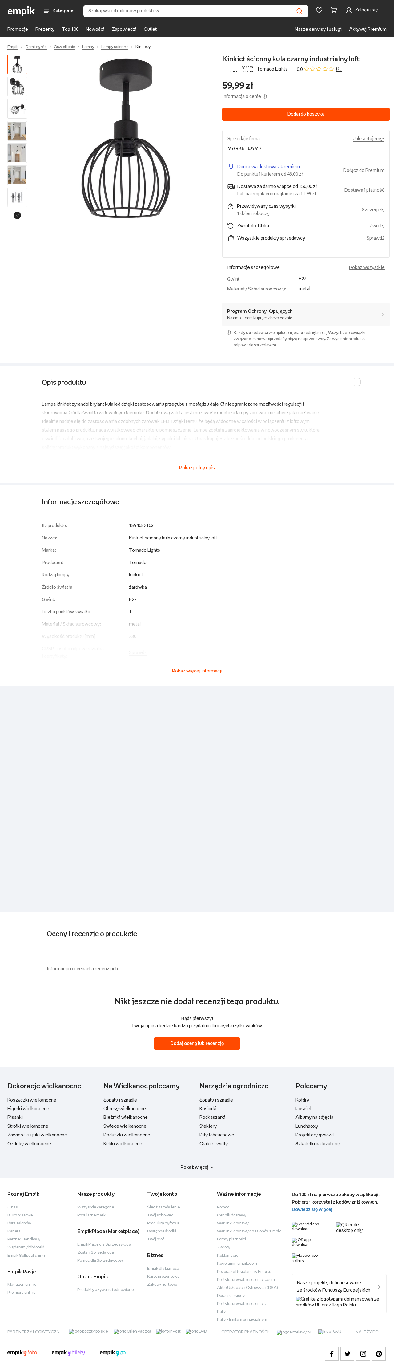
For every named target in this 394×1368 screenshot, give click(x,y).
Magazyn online (21, 1285)
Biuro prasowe (20, 1215)
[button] (126, 138)
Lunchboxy (307, 1126)
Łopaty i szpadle (120, 1100)
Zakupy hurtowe (162, 1285)
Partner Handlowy (23, 1239)
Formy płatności (231, 1239)
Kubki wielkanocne (122, 1144)
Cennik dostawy (231, 1215)
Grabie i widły (213, 1144)
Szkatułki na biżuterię (318, 1144)
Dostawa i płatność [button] (364, 190)
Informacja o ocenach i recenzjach (82, 969)
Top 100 (70, 29)
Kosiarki (207, 1108)
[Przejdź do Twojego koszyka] (335, 10)
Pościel (303, 1108)
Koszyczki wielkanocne (31, 1100)
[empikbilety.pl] (68, 1354)
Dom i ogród (36, 47)
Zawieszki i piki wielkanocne (37, 1135)
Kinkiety (143, 47)
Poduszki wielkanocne (126, 1135)
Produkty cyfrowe (163, 1223)
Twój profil (156, 1239)
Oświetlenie (64, 47)
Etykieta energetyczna (241, 69)
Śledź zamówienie (163, 1207)
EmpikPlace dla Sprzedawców (104, 1245)
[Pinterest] (379, 1354)
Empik (12, 47)
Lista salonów (19, 1223)
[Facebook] (332, 1354)
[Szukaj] (299, 11)
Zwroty (223, 1247)
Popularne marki (92, 1215)
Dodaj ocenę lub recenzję (197, 1043)
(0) (339, 69)
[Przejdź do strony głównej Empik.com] (21, 11)
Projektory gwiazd (315, 1135)
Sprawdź (375, 238)
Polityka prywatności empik (241, 1304)
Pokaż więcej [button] (194, 1167)
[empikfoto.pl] (22, 1354)
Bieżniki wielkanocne (125, 1117)
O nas (12, 1207)
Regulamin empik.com (237, 1264)
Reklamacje (227, 1256)
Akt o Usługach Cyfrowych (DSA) (247, 1288)
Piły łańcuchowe (216, 1135)
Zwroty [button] (376, 226)
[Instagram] (363, 1354)
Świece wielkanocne (125, 1126)
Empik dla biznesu (163, 1269)
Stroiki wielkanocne (27, 1126)
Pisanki (15, 1117)
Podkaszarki (212, 1117)
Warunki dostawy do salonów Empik (249, 1231)
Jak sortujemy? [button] (368, 138)
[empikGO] (113, 1354)
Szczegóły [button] (373, 210)
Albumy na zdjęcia (314, 1117)
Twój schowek (160, 1215)
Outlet (150, 29)
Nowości (95, 29)
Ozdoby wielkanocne (29, 1144)
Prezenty (44, 29)
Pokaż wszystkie (367, 267)
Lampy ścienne (114, 47)
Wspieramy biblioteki (25, 1247)
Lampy (88, 47)
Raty (221, 1312)
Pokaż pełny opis (197, 467)
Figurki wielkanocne (28, 1108)
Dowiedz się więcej (312, 1209)
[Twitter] (347, 1354)
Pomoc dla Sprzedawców (100, 1261)
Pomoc (223, 1207)
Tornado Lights (272, 69)
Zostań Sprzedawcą (95, 1253)
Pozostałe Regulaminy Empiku (244, 1272)
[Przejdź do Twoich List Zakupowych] (319, 10)
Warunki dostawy (233, 1223)
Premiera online (21, 1293)
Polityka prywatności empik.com (246, 1280)
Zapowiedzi (124, 29)
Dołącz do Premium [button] (363, 170)
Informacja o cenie (241, 96)
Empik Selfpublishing (26, 1256)
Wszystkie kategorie (95, 1207)
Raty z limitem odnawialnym (242, 1320)
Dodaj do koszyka (305, 114)
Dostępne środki (161, 1231)
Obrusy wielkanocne (124, 1108)
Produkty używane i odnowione (105, 1290)
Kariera (14, 1231)
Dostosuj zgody (231, 1296)
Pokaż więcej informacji (197, 671)
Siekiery (208, 1126)
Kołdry (302, 1100)
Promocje (17, 29)
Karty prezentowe (163, 1277)
